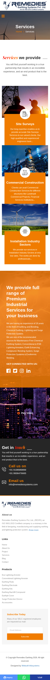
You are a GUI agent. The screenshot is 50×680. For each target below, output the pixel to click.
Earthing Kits (7, 589)
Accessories (7, 603)
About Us (6, 548)
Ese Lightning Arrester (11, 575)
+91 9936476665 (17, 473)
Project (5, 552)
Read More (24, 140)
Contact (5, 562)
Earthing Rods (8, 582)
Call (40, 677)
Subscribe (25, 637)
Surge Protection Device (12, 599)
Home (19, 31)
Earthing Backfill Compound (13, 592)
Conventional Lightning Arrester (15, 578)
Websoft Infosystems (30, 666)
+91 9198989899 (17, 470)
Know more (33, 530)
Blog (4, 559)
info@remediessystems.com (23, 484)
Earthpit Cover (8, 596)
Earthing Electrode (9, 585)
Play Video (27, 413)
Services (5, 555)
